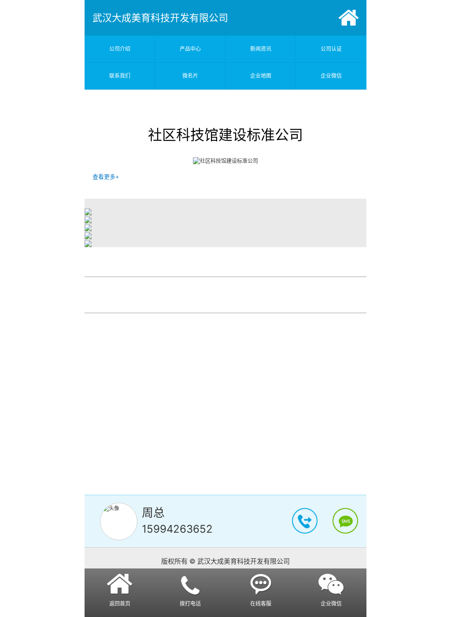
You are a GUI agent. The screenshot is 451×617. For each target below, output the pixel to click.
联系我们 (119, 75)
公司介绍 (119, 48)
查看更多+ (105, 176)
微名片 (190, 75)
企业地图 (260, 75)
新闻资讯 (260, 48)
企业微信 (331, 75)
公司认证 (331, 48)
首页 (349, 18)
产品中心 (190, 48)
